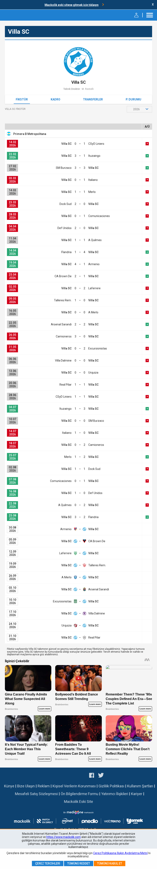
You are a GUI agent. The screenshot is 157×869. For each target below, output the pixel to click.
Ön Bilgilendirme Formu (79, 794)
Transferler (93, 99)
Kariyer (136, 794)
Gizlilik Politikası (111, 786)
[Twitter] (101, 776)
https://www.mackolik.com (63, 837)
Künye (9, 786)
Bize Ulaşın (26, 786)
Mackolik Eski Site (78, 801)
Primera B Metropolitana (29, 134)
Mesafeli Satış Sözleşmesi (36, 794)
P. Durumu (133, 99)
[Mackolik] (14, 15)
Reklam (44, 786)
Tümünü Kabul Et (109, 863)
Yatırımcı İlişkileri (114, 794)
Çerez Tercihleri (47, 863)
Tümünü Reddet (78, 863)
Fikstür (22, 99)
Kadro (55, 99)
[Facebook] (91, 776)
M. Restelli (88, 89)
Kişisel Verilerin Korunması (74, 786)
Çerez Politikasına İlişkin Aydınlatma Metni (120, 853)
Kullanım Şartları (140, 786)
